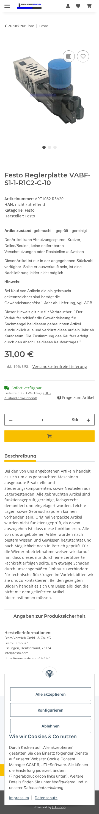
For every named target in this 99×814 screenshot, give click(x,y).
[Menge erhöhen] (88, 419)
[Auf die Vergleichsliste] (69, 56)
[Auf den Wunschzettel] (83, 56)
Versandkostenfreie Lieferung (59, 366)
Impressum (19, 797)
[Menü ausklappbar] (7, 3)
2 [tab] (49, 147)
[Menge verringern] (11, 419)
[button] (68, 6)
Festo (29, 210)
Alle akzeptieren (50, 694)
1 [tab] (44, 147)
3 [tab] (55, 147)
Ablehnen (51, 726)
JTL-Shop (58, 807)
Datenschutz (46, 797)
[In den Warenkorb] (8, 43)
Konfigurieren (51, 710)
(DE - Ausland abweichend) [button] (27, 395)
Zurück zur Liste (21, 25)
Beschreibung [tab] (20, 456)
